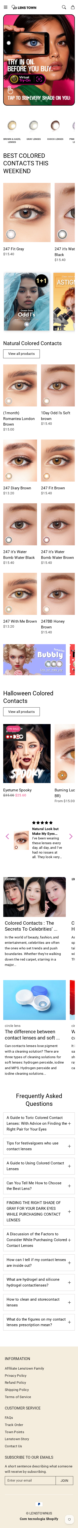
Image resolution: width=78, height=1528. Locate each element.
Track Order (14, 1425)
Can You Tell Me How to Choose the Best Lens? (34, 1186)
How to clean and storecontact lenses (33, 1302)
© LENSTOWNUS (39, 1513)
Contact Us (13, 1446)
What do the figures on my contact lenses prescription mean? (36, 1322)
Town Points (14, 1432)
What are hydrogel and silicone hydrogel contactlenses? (33, 1282)
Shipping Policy (17, 1390)
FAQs (9, 1418)
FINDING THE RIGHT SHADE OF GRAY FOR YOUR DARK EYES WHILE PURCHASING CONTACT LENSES (34, 1211)
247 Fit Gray (13, 249)
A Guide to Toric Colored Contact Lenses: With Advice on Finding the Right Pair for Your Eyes (37, 1123)
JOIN (64, 1481)
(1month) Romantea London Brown (19, 419)
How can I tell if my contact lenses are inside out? (36, 1262)
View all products (21, 354)
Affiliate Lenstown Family (24, 1368)
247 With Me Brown (20, 621)
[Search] (64, 7)
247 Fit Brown (53, 488)
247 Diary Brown (17, 488)
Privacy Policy (16, 1376)
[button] (6, 7)
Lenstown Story (17, 1439)
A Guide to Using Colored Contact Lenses (35, 1166)
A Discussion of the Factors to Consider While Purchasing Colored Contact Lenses (37, 1240)
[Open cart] (72, 7)
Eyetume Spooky (17, 790)
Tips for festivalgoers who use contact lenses (32, 1146)
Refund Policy (15, 1383)
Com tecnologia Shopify (39, 1519)
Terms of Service (18, 1397)
